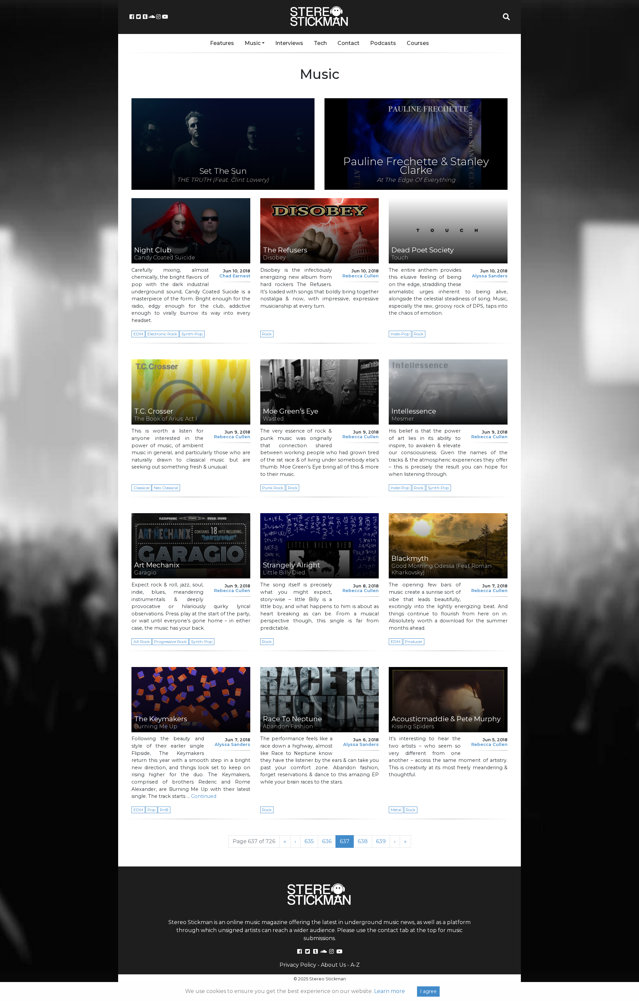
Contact (348, 43)
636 (329, 841)
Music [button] (253, 43)
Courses (418, 43)
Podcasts (383, 43)
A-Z (355, 965)
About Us (333, 965)
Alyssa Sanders (490, 275)
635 (311, 841)
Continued (203, 796)
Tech (320, 43)
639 (383, 841)
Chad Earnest (234, 275)
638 (365, 841)
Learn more (389, 991)
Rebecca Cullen (360, 275)
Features (222, 43)
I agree (428, 991)
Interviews (289, 43)
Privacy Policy (298, 965)
